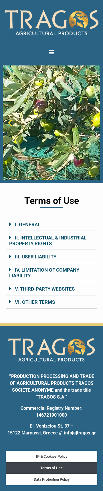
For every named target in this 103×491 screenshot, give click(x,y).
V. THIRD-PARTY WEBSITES (45, 289)
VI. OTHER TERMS (35, 302)
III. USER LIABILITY (35, 257)
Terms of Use (51, 468)
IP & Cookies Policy (51, 456)
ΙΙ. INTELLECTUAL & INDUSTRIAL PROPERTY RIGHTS (47, 240)
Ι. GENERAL (27, 224)
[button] (51, 52)
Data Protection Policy (52, 479)
